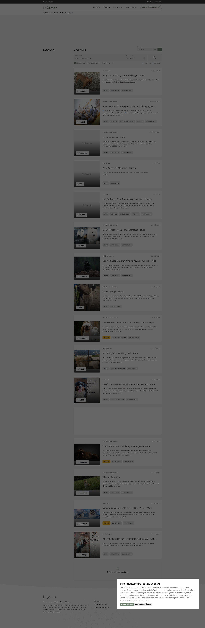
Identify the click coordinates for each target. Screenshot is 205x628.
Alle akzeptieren (127, 604)
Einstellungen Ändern (143, 604)
